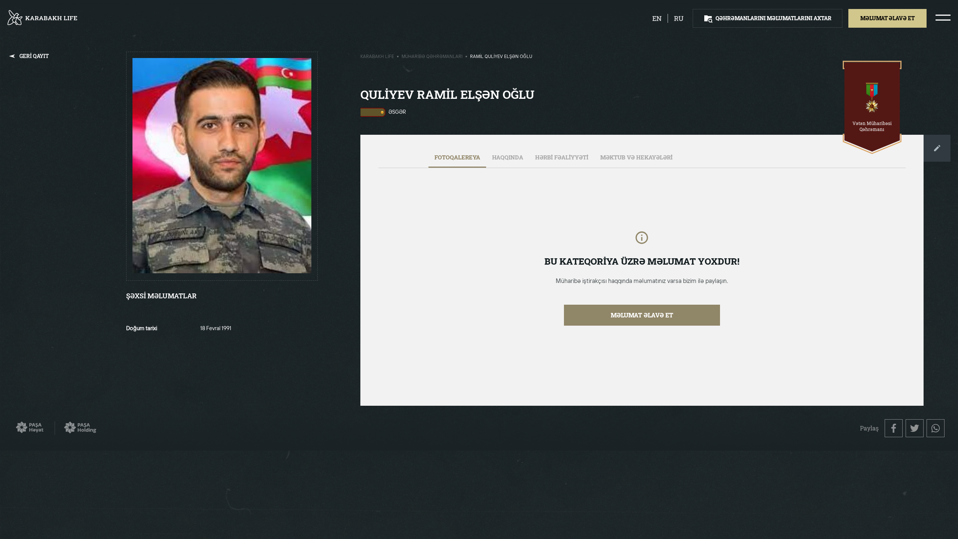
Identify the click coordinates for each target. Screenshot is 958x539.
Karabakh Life (377, 57)
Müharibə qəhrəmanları (432, 57)
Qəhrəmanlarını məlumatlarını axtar (774, 18)
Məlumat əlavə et (642, 315)
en (657, 18)
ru (679, 18)
